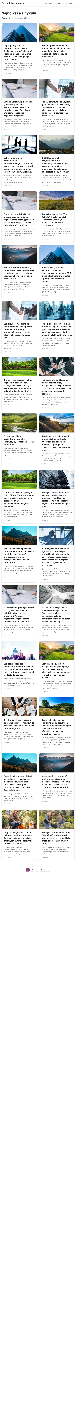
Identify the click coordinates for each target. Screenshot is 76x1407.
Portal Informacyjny (13, 3)
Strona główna (68, 3)
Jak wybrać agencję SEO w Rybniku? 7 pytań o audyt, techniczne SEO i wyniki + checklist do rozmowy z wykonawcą (54, 219)
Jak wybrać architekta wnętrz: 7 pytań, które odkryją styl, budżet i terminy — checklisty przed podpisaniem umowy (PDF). (56, 838)
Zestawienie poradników (52, 3)
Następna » (45, 870)
